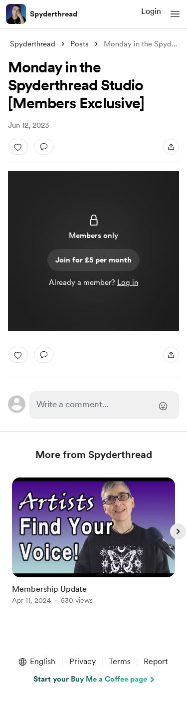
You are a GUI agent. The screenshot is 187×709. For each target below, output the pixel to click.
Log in (127, 282)
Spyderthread (53, 13)
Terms (120, 661)
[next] (178, 531)
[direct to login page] (104, 405)
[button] (175, 14)
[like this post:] (18, 147)
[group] (94, 546)
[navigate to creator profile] (16, 14)
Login (151, 11)
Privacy (82, 661)
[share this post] (171, 147)
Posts (79, 43)
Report (156, 661)
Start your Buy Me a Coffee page (90, 679)
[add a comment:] (44, 147)
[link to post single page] (94, 542)
